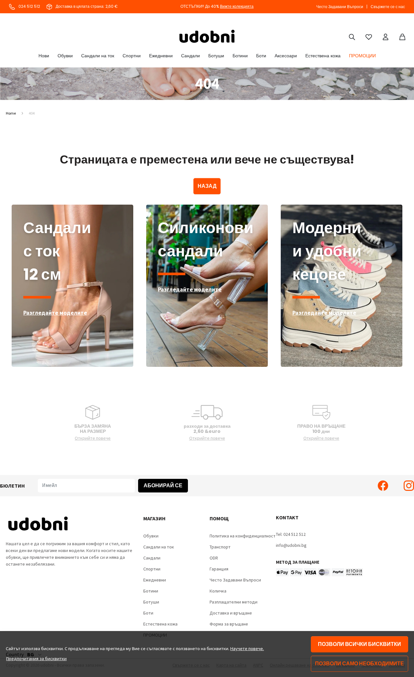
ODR (214, 558)
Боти (261, 55)
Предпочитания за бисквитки (36, 658)
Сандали (190, 55)
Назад (207, 186)
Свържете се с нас (388, 6)
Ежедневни (161, 55)
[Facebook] (383, 485)
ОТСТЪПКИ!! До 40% (217, 6)
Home (11, 113)
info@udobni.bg (291, 545)
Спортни (132, 55)
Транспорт (220, 547)
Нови (43, 55)
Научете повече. (247, 648)
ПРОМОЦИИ (362, 55)
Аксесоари (286, 55)
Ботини (240, 55)
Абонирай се (163, 485)
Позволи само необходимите (359, 663)
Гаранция (219, 569)
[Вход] (385, 36)
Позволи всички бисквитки (359, 644)
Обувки (65, 55)
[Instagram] (409, 485)
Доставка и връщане (231, 613)
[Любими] (368, 36)
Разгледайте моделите (55, 312)
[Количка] (402, 36)
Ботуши (216, 55)
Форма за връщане (229, 624)
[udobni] (207, 36)
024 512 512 (28, 6)
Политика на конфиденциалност (243, 536)
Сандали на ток (97, 55)
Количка (218, 591)
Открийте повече (93, 438)
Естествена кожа (323, 55)
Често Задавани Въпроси (339, 6)
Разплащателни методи (233, 602)
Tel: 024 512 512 (291, 534)
